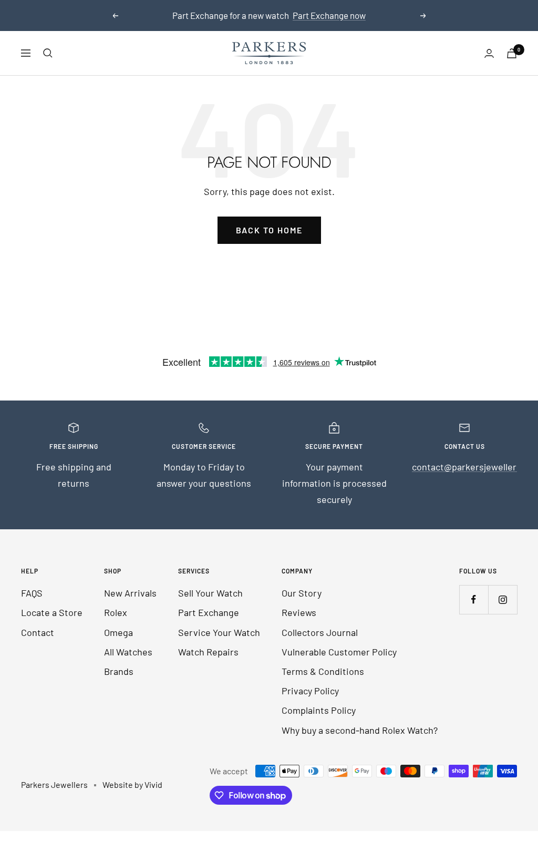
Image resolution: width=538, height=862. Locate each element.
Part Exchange (208, 612)
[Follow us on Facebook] (473, 599)
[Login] (489, 53)
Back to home (269, 230)
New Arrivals (130, 593)
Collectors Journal (320, 632)
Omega (118, 632)
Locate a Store (51, 612)
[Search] (48, 53)
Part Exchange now (329, 15)
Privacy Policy (310, 690)
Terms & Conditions (323, 671)
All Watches (128, 652)
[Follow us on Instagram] (502, 599)
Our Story (302, 593)
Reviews (299, 612)
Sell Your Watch (210, 593)
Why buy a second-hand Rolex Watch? (360, 730)
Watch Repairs (208, 652)
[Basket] (511, 53)
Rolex (115, 612)
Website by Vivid (132, 784)
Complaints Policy (319, 710)
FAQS (32, 593)
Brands (118, 671)
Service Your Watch (219, 632)
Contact (37, 632)
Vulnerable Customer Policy (339, 652)
